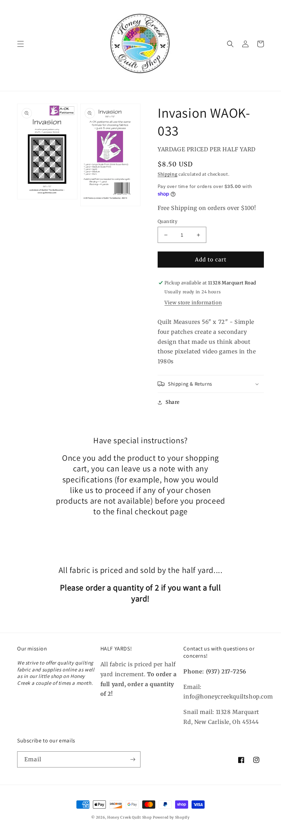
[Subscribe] (132, 759)
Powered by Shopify (171, 817)
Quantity (168, 221)
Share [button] (173, 402)
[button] (20, 43)
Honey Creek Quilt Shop (129, 817)
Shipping (168, 174)
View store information (193, 303)
